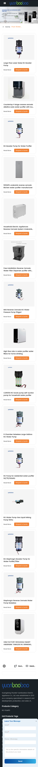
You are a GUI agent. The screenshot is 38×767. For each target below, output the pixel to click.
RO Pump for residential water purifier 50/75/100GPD (19, 477)
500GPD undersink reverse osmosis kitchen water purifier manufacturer (18, 186)
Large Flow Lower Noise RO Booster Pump (18, 64)
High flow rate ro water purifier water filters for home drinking (18, 352)
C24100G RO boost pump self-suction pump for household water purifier (19, 394)
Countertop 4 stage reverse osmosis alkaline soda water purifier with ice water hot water (18, 107)
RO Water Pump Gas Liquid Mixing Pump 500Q (17, 518)
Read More (7, 70)
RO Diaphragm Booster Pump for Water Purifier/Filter (17, 560)
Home (7, 27)
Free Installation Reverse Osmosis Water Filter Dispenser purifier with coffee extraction (17, 270)
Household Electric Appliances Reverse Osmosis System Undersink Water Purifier (18, 229)
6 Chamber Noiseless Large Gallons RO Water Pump (18, 435)
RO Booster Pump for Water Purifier (18, 146)
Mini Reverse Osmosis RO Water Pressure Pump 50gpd (16, 311)
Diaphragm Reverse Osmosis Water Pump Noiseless (18, 601)
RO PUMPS (6, 710)
